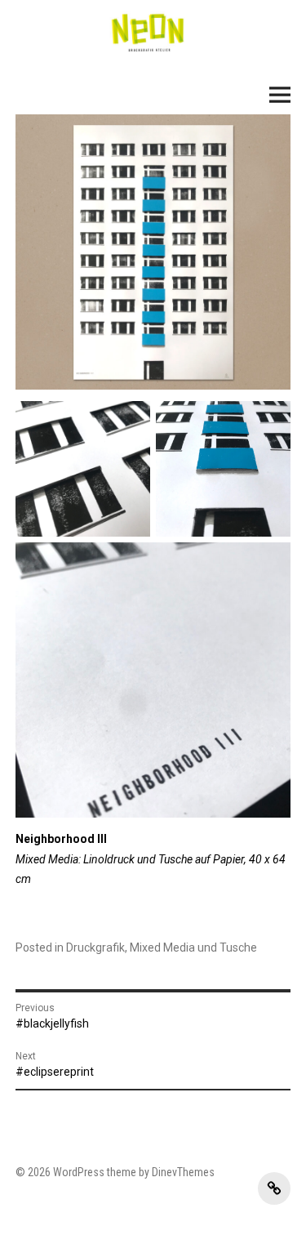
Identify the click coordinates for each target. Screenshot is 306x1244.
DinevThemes (182, 1172)
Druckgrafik (95, 947)
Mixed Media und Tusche (193, 947)
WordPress (78, 1172)
